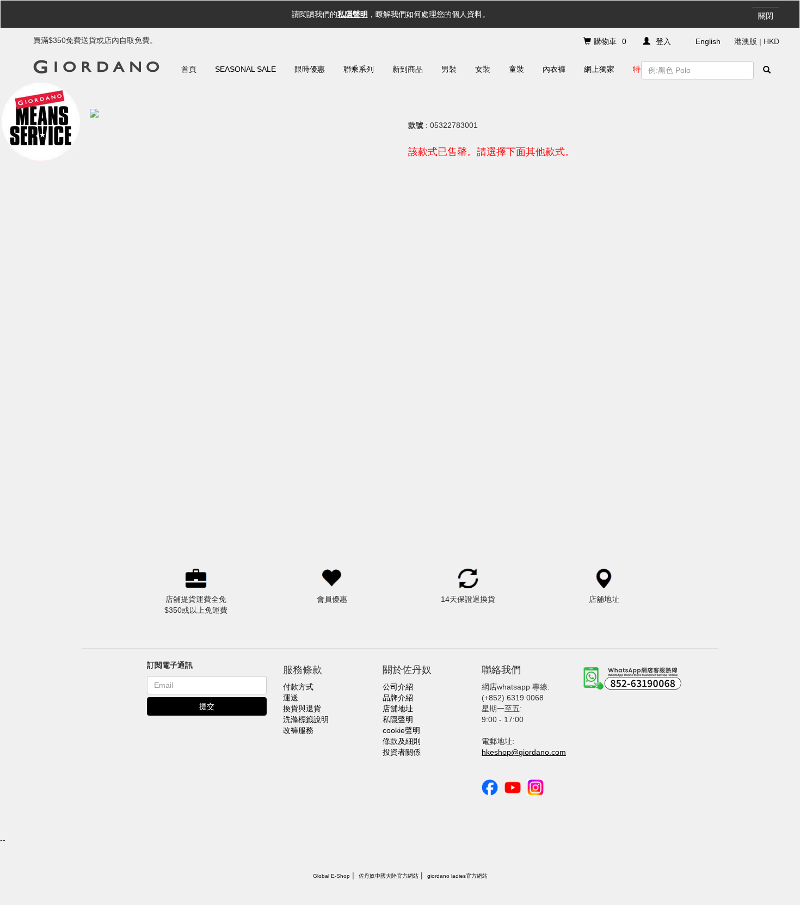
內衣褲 (554, 69)
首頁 (188, 69)
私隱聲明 (352, 14)
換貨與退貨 (302, 708)
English (708, 41)
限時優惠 (309, 69)
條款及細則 (402, 741)
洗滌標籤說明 (306, 719)
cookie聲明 (401, 730)
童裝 (516, 69)
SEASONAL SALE (245, 69)
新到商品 (407, 69)
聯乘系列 (358, 69)
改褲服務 (298, 730)
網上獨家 (599, 69)
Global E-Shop (331, 876)
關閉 (765, 15)
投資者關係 (402, 752)
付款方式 (298, 686)
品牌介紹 (398, 697)
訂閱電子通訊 (170, 665)
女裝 (482, 69)
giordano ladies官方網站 (457, 876)
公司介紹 (398, 686)
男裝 (449, 69)
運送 (290, 697)
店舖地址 (398, 708)
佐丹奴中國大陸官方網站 (389, 876)
